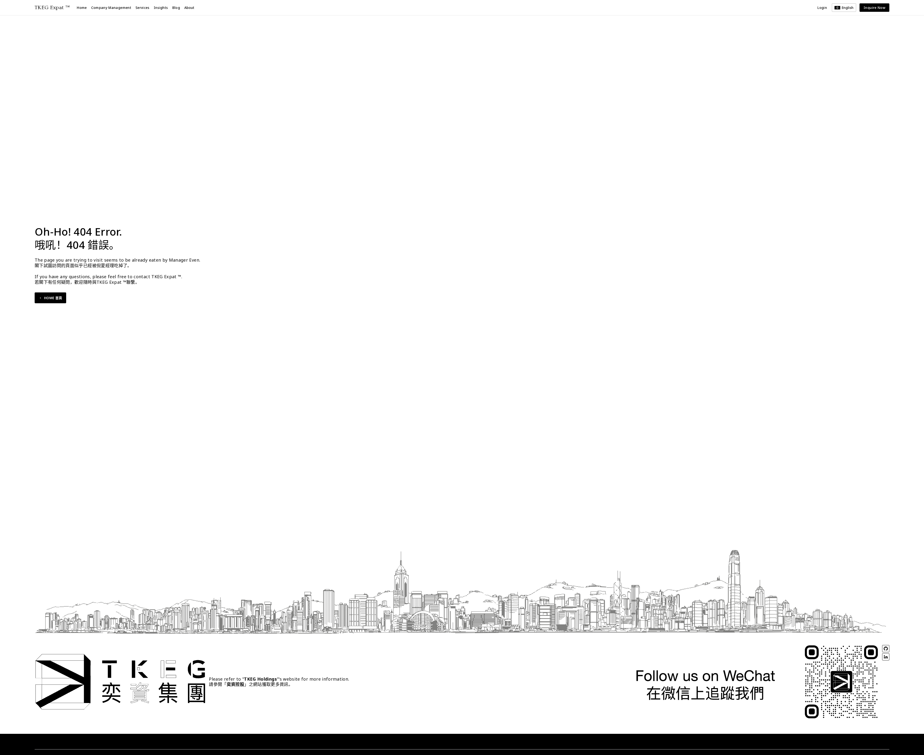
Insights (161, 7)
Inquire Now (874, 7)
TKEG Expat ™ (52, 8)
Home (82, 7)
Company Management (111, 7)
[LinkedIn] (885, 656)
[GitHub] (885, 648)
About (189, 7)
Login (822, 7)
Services (142, 7)
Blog (176, 7)
